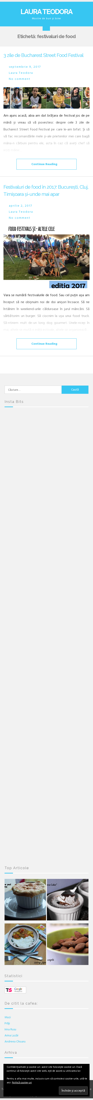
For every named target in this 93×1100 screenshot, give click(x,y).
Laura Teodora (46, 12)
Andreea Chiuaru (15, 1041)
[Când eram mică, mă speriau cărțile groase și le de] (46, 586)
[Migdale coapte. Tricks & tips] (67, 945)
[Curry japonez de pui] (25, 945)
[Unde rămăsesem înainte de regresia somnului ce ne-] (46, 438)
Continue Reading (44, 164)
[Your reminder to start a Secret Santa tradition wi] (46, 782)
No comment (19, 78)
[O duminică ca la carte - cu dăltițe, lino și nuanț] (46, 733)
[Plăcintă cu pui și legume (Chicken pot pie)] (25, 901)
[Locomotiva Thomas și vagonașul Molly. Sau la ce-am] (46, 635)
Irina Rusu (10, 1029)
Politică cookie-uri (22, 1083)
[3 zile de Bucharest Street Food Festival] (46, 98)
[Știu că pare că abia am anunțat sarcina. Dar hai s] (46, 536)
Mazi (8, 1017)
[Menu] (46, 27)
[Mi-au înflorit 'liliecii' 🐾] (46, 684)
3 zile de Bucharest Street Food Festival (43, 55)
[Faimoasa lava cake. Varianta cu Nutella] (67, 901)
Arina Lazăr (11, 1035)
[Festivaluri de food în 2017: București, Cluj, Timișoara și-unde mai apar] (46, 257)
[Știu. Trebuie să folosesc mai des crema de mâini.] (46, 831)
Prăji (7, 1023)
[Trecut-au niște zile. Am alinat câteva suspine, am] (46, 487)
